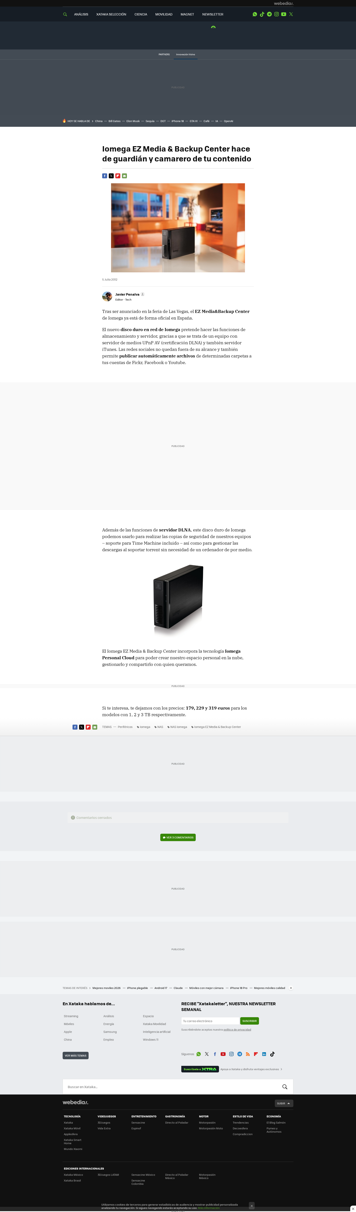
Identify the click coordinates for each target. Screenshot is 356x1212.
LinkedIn (264, 1053)
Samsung (110, 1032)
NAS (160, 727)
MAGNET (187, 14)
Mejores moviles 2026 (107, 988)
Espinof (136, 1128)
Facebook (104, 175)
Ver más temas (75, 1055)
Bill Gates (115, 121)
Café (207, 121)
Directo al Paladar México (176, 1176)
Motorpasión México (207, 1176)
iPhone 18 (178, 121)
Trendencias (241, 1122)
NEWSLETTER (212, 14)
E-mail (124, 175)
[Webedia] (283, 3)
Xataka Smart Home (72, 1141)
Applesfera (71, 1134)
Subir (281, 1103)
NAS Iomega (178, 727)
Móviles (69, 1024)
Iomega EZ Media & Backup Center (217, 727)
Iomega (145, 727)
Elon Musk (133, 121)
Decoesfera (240, 1128)
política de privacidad (237, 1029)
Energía (108, 1024)
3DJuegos (104, 1122)
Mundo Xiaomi (73, 1149)
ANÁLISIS (81, 14)
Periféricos (125, 727)
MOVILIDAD (163, 14)
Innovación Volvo (185, 54)
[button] (129, 294)
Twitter (290, 14)
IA (216, 121)
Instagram (276, 14)
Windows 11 (150, 1039)
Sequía (150, 121)
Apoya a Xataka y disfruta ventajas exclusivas (249, 1069)
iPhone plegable (138, 988)
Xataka (68, 1122)
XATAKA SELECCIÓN (111, 14)
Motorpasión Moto (211, 1128)
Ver (179, 837)
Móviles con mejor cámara (206, 988)
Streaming (71, 1016)
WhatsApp (254, 14)
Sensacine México (143, 1175)
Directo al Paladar (176, 1122)
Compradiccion (243, 1134)
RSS (248, 1053)
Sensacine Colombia (138, 1182)
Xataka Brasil (72, 1180)
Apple (68, 1032)
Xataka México (73, 1175)
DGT (163, 121)
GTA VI (194, 121)
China (99, 121)
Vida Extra (104, 1128)
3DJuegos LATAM (108, 1175)
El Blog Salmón (276, 1122)
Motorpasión (207, 1122)
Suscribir (249, 1021)
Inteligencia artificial (157, 1032)
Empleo (108, 1039)
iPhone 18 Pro (239, 988)
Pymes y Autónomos (274, 1129)
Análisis (108, 1016)
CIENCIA (141, 14)
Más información (209, 1208)
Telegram (269, 14)
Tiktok (262, 14)
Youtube (283, 14)
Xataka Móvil (72, 1128)
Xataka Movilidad (154, 1024)
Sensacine (138, 1122)
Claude (178, 988)
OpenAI (228, 121)
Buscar (285, 1086)
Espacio (148, 1016)
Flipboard (117, 175)
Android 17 (161, 988)
